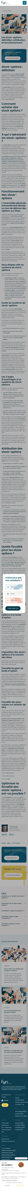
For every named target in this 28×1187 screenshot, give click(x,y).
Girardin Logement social (21, 1102)
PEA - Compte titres (7, 1127)
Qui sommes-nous (6, 1094)
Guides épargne (6, 1159)
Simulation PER (19, 1129)
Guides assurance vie (7, 1157)
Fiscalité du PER (19, 1113)
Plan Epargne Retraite (20, 1111)
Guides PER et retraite (7, 1152)
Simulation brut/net (20, 1127)
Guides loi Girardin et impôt (8, 1150)
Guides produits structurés (8, 1155)
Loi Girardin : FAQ (19, 1104)
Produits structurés (6, 1129)
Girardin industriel (19, 1100)
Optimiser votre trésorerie (8, 1141)
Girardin (17, 1097)
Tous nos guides (6, 1148)
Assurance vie (5, 1125)
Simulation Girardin (20, 1125)
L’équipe (4, 1097)
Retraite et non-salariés (21, 1116)
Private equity (5, 1123)
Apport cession (5, 1139)
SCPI (3, 1132)
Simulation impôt (19, 1123)
